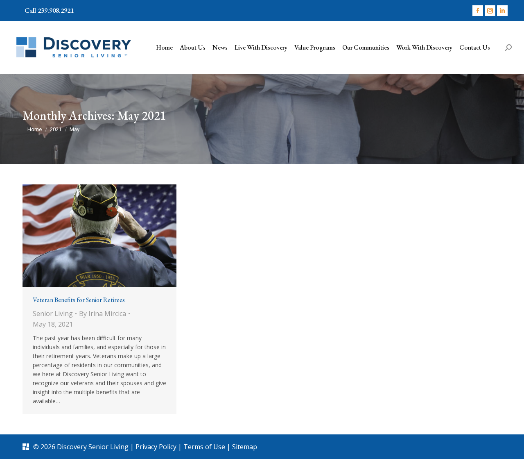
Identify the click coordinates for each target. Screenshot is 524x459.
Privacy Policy (157, 446)
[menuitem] (164, 47)
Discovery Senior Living (93, 446)
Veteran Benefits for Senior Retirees (79, 299)
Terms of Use (205, 446)
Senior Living (53, 313)
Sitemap (244, 446)
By (102, 313)
